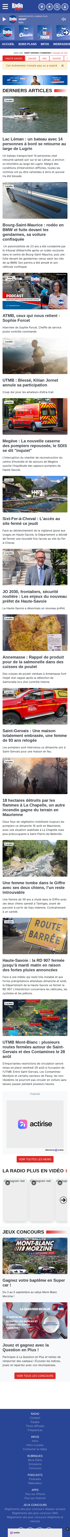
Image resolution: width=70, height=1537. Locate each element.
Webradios (35, 1483)
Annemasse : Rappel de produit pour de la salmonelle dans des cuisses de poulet (33, 662)
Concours (35, 1468)
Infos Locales (35, 1445)
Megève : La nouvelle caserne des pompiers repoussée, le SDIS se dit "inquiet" (35, 446)
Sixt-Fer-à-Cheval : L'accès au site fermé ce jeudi (31, 521)
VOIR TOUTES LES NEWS (35, 1159)
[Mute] (63, 19)
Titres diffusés (35, 1426)
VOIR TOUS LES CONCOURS (35, 1375)
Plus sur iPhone (35, 1494)
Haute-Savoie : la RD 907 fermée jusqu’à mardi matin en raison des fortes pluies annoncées (33, 965)
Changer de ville (59, 53)
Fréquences (35, 1430)
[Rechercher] (57, 6)
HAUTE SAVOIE (13, 58)
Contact (35, 1417)
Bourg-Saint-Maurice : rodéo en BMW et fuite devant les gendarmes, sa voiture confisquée (33, 232)
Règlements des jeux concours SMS (35, 1513)
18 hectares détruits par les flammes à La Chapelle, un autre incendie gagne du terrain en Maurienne (34, 807)
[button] (15, 1200)
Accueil (8, 44)
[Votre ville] (41, 6)
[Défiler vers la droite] (63, 1200)
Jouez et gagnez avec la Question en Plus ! (26, 1347)
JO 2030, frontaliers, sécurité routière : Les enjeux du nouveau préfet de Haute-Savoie (35, 596)
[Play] (5, 19)
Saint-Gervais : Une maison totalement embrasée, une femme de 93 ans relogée (35, 735)
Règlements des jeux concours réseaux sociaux (35, 1509)
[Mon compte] (65, 6)
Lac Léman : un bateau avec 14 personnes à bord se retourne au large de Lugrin (34, 144)
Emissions (35, 1464)
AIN (44, 58)
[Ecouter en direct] (49, 6)
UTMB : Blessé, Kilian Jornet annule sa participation (30, 382)
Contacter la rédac (35, 1449)
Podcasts (35, 1479)
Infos (45, 44)
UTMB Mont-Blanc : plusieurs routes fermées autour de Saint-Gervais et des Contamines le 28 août (34, 1049)
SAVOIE (32, 58)
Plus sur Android (35, 1498)
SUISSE (56, 58)
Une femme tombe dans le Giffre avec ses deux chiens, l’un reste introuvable (34, 887)
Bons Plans (28, 44)
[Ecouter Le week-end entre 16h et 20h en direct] (35, 79)
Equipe (35, 1422)
